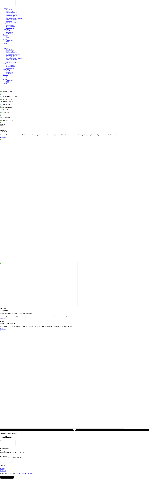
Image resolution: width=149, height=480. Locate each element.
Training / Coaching (11, 22)
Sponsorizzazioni (10, 26)
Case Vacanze (9, 40)
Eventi (7, 37)
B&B (7, 42)
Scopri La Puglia (7, 29)
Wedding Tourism (10, 16)
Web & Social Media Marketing (14, 18)
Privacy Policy (20, 473)
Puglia (7, 36)
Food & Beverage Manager (13, 14)
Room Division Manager (12, 19)
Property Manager (10, 11)
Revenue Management (11, 15)
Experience (9, 21)
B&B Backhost (10, 25)
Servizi (5, 23)
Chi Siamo (5, 8)
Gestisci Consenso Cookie (7, 477)
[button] (74, 46)
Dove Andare (9, 33)
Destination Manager (11, 12)
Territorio (5, 35)
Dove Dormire (9, 32)
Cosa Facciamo (10, 10)
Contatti (5, 43)
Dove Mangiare (10, 30)
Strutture (5, 39)
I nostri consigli (10, 28)
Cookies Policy (29, 473)
